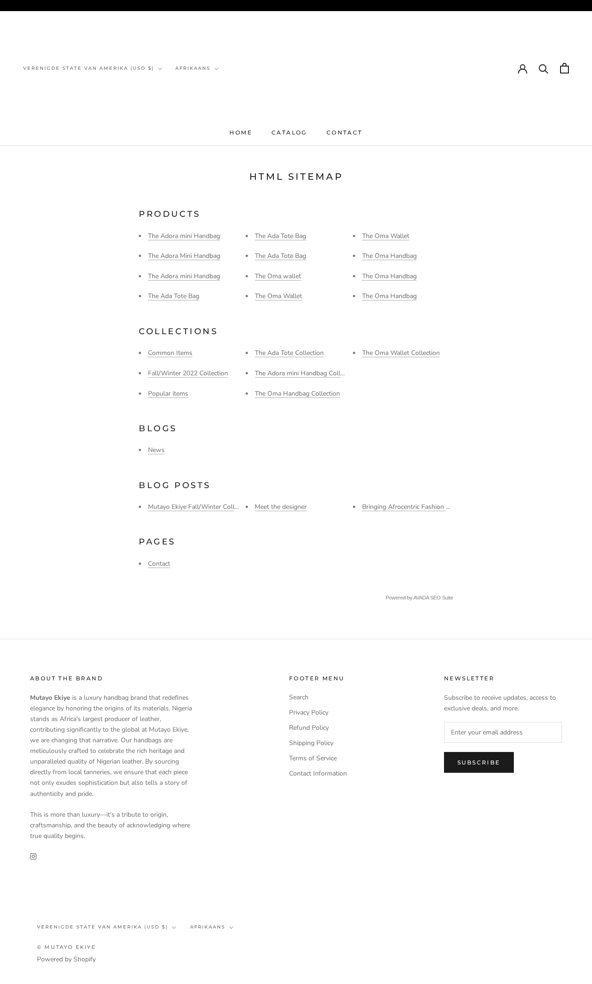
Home (240, 132)
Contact (345, 132)
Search (298, 697)
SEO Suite (441, 597)
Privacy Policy (308, 712)
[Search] (544, 68)
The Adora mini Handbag (184, 236)
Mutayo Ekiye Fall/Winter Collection (200, 506)
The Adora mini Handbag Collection (306, 373)
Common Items (170, 352)
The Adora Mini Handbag (184, 255)
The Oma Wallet (278, 296)
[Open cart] (564, 68)
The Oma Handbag (389, 255)
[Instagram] (33, 855)
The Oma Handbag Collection (297, 393)
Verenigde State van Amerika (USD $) (88, 68)
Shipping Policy (311, 743)
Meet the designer (281, 506)
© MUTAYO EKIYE (66, 947)
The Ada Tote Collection (289, 352)
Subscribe (478, 762)
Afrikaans (192, 68)
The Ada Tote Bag (173, 296)
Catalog (289, 132)
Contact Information (318, 773)
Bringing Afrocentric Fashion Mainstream (421, 506)
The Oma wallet (278, 276)
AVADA (421, 597)
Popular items (168, 393)
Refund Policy (309, 727)
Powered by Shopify (66, 959)
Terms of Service (313, 758)
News (156, 450)
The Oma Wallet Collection (401, 352)
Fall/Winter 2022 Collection (188, 373)
